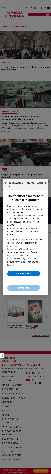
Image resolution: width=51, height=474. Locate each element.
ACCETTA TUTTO (23, 273)
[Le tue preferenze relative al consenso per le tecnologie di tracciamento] (2, 355)
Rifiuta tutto (23, 288)
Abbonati (41, 183)
